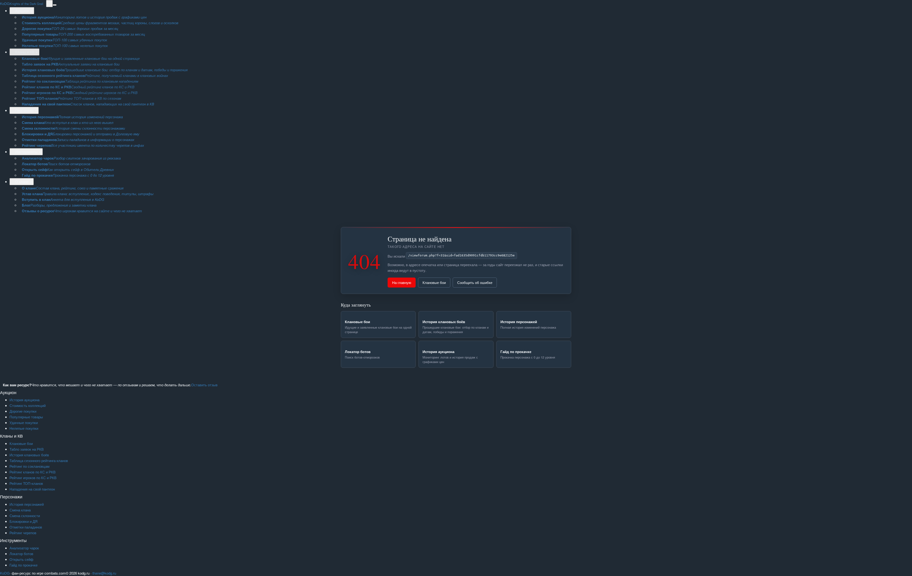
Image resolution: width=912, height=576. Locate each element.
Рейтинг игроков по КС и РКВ (33, 477)
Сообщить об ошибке (474, 282)
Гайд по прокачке (24, 564)
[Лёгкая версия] (44, 3)
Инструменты (26, 151)
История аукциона (24, 399)
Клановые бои (434, 282)
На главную (401, 282)
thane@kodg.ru (104, 573)
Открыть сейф (21, 559)
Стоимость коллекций (28, 405)
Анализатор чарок (24, 547)
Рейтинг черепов (23, 532)
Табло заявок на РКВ (27, 449)
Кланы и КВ (24, 51)
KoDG (21, 3)
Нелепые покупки (24, 428)
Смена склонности (25, 515)
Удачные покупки (24, 422)
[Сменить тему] (49, 3)
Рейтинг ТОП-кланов (26, 483)
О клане (21, 181)
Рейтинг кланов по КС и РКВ (33, 471)
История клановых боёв (29, 454)
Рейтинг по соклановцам (29, 466)
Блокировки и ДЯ (24, 521)
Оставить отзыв (204, 384)
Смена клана (20, 509)
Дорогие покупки (23, 411)
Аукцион (22, 10)
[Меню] (55, 5)
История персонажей (27, 504)
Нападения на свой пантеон (32, 488)
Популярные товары (26, 416)
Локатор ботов (21, 553)
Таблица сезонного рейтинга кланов (39, 460)
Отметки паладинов (26, 526)
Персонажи (24, 110)
